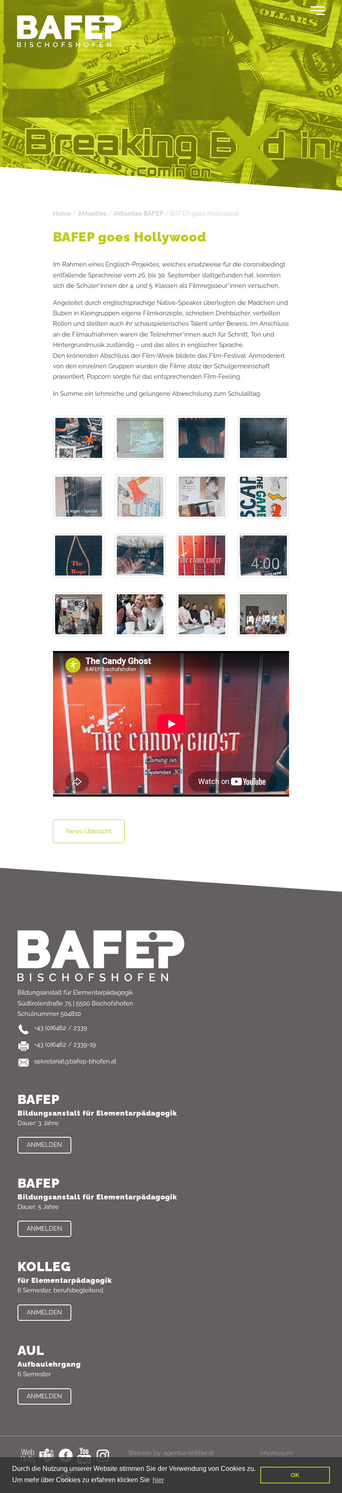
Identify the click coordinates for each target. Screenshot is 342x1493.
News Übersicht (89, 831)
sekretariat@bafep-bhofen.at (75, 1061)
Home (62, 213)
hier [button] (158, 1479)
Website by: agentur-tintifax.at (171, 1453)
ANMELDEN (44, 1145)
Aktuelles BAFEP (138, 213)
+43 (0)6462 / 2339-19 (65, 1044)
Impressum (276, 1453)
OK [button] (295, 1475)
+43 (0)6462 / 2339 (60, 1028)
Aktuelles (92, 213)
